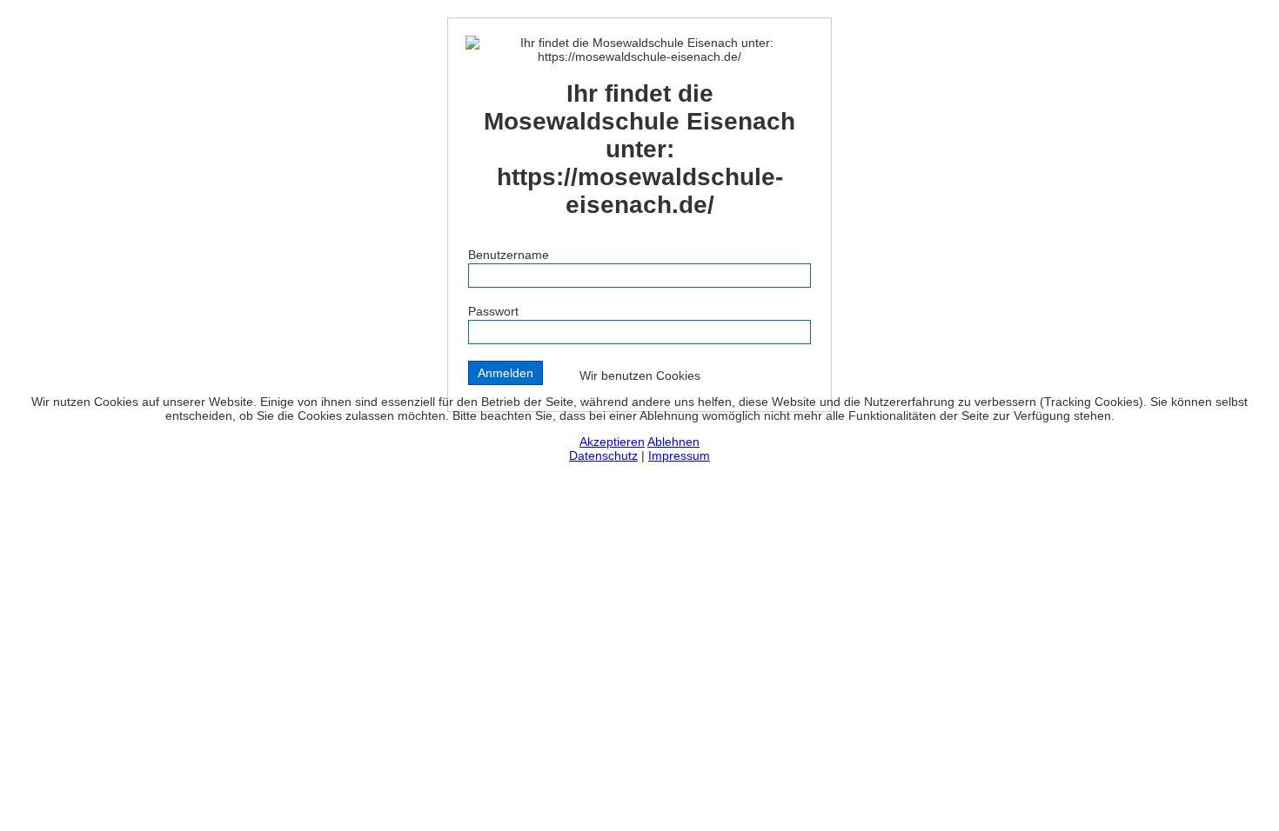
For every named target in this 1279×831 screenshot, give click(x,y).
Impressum (679, 455)
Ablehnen (673, 442)
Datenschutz (603, 455)
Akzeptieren (612, 442)
